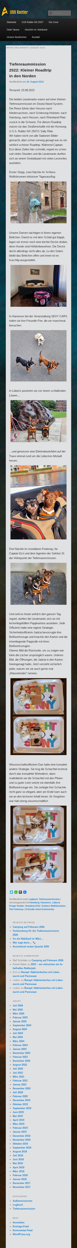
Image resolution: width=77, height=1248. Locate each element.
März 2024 (18, 1041)
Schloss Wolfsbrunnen (53, 906)
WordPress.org (21, 1234)
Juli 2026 (18, 1005)
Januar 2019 (20, 1131)
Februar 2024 (20, 1045)
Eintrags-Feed (21, 1226)
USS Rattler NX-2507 (32, 22)
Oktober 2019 (20, 1104)
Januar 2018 (20, 1179)
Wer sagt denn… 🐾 (24, 942)
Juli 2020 (18, 1092)
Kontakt (36, 37)
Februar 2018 (20, 1175)
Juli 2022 (18, 1068)
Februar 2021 (20, 1080)
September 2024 (22, 1025)
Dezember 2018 (21, 1135)
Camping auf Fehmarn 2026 (28, 927)
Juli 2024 (18, 1033)
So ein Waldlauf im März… (28, 938)
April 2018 (18, 1167)
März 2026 (18, 1013)
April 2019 (18, 1120)
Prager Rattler (16, 906)
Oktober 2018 (20, 1143)
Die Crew (53, 22)
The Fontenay (16, 909)
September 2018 (22, 1147)
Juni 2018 (18, 1159)
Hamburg (34, 902)
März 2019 (18, 1124)
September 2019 (22, 1108)
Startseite (11, 22)
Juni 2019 (18, 1112)
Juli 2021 (18, 1072)
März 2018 (18, 1171)
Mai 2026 (18, 1009)
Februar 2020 (20, 1096)
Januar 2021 (20, 1084)
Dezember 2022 (21, 1060)
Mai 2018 (18, 1163)
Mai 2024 (18, 1037)
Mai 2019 (18, 1116)
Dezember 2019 (21, 1100)
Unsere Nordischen (17, 37)
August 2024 (20, 1029)
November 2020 (21, 1088)
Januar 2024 (20, 1049)
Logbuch (33, 899)
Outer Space (13, 29)
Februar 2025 (20, 1017)
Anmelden (18, 1222)
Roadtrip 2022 (32, 906)
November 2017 (21, 1187)
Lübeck (56, 902)
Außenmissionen (22, 1200)
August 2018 (20, 1151)
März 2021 (18, 1076)
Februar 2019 (20, 1127)
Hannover (46, 902)
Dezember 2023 (21, 1053)
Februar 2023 (20, 1056)
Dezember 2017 (21, 1183)
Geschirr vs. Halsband (36, 29)
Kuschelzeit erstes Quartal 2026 (31, 946)
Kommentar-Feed (23, 1230)
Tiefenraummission (49, 899)
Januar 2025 (20, 1021)
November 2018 (21, 1139)
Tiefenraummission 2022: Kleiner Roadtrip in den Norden (30, 70)
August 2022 (20, 1064)
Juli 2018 (18, 1155)
